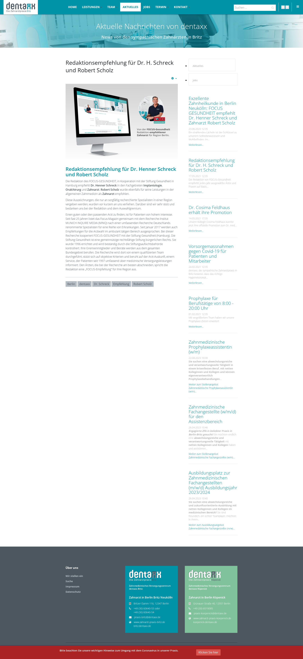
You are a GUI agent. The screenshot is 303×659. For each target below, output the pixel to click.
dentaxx (84, 284)
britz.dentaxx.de (142, 626)
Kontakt (181, 7)
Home (72, 7)
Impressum (72, 586)
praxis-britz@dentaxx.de (147, 617)
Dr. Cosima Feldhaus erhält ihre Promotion (210, 209)
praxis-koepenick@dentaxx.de (210, 613)
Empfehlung (121, 284)
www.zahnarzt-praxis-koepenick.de (212, 618)
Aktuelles (130, 7)
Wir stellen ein (74, 576)
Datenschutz (73, 591)
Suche (69, 581)
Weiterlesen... (196, 144)
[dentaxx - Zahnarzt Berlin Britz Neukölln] (20, 7)
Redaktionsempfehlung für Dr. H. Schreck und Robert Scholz (212, 165)
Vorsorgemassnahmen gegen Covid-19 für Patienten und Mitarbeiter (211, 253)
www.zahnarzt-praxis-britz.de (149, 622)
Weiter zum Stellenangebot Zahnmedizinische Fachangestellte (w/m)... (212, 455)
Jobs (146, 7)
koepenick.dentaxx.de (205, 622)
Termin (161, 7)
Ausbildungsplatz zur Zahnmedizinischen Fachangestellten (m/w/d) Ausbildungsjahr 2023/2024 (213, 482)
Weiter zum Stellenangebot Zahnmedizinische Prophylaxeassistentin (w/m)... (211, 388)
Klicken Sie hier (208, 652)
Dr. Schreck (101, 284)
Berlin (71, 284)
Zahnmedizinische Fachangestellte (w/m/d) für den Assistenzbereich (212, 414)
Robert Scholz (142, 284)
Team (111, 7)
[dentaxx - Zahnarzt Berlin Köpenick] (205, 575)
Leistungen (91, 7)
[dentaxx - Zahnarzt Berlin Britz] (145, 575)
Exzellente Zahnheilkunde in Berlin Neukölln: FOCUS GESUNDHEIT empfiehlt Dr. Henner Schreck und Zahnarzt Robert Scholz (213, 110)
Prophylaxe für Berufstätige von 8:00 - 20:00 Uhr (211, 303)
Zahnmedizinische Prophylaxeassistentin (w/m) (210, 346)
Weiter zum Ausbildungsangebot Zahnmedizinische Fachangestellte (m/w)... (212, 526)
